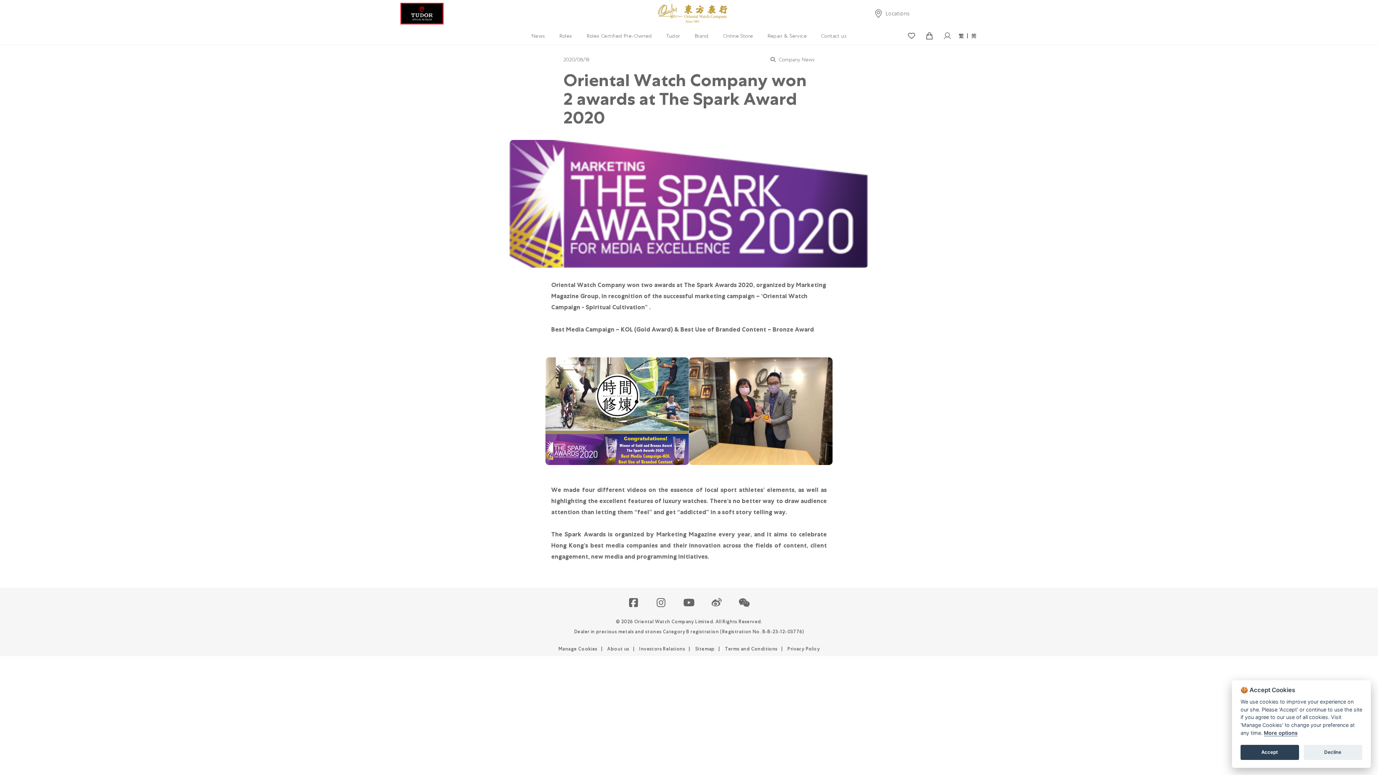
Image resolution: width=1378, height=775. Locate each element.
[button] (744, 603)
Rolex (565, 36)
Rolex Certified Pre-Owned (619, 36)
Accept (1269, 752)
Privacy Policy (803, 649)
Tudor (673, 36)
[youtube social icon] (689, 603)
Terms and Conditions (751, 649)
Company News (796, 59)
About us (618, 649)
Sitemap (705, 649)
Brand (702, 36)
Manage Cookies (577, 649)
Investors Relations (662, 649)
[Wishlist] (911, 36)
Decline (1332, 752)
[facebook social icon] (634, 603)
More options (1281, 733)
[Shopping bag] (929, 36)
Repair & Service (787, 36)
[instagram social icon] (661, 603)
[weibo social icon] (717, 603)
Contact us (834, 36)
